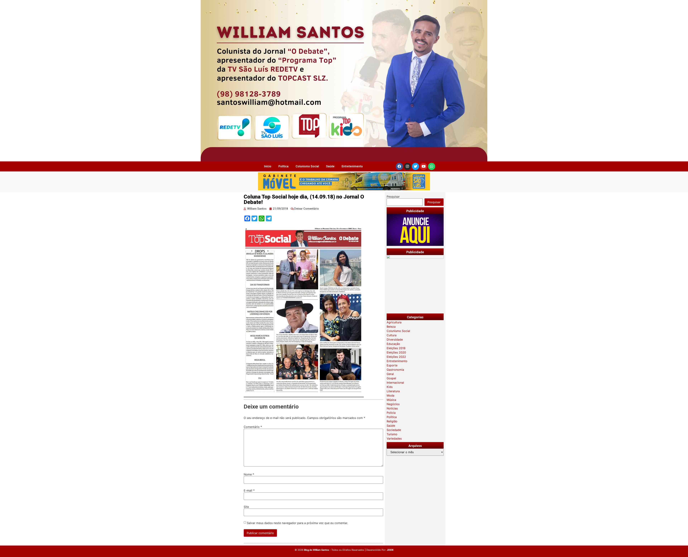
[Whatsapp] (431, 166)
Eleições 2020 (396, 352)
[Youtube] (423, 166)
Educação (393, 344)
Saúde (330, 166)
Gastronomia (395, 369)
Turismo (392, 434)
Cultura (391, 335)
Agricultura (394, 322)
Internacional (395, 382)
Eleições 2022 (396, 356)
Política (283, 166)
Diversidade (395, 339)
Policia (391, 412)
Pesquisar (393, 196)
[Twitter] (415, 166)
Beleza (391, 326)
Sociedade (394, 430)
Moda (390, 395)
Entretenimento (352, 166)
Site (246, 506)
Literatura (393, 391)
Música (391, 400)
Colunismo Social (307, 166)
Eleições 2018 (396, 348)
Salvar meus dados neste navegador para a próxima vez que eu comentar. (297, 522)
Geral (390, 374)
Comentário (253, 426)
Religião (392, 421)
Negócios (393, 404)
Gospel (391, 378)
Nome (249, 474)
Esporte (392, 365)
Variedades (394, 438)
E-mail (249, 490)
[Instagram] (407, 166)
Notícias (392, 408)
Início (267, 166)
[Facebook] (399, 166)
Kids (390, 387)
